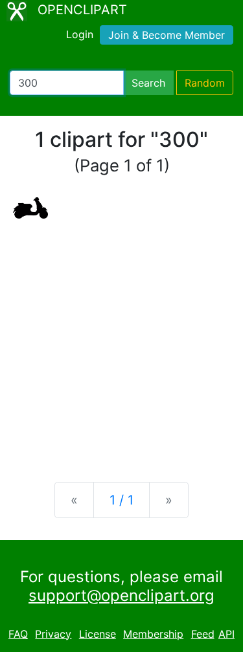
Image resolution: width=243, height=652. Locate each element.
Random (205, 82)
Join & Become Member (166, 34)
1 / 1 (121, 500)
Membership (153, 633)
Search (148, 82)
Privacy (53, 633)
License (97, 633)
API (226, 633)
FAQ (18, 633)
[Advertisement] (121, 340)
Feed (202, 633)
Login (79, 34)
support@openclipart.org (121, 595)
